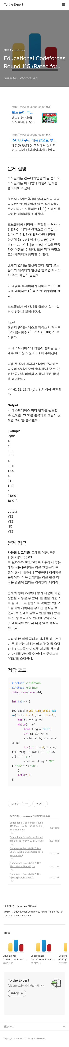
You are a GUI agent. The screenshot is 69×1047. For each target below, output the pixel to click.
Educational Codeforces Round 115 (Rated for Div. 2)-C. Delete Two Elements (26, 826)
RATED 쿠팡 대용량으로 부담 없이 (34, 140)
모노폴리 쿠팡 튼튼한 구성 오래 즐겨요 (23, 112)
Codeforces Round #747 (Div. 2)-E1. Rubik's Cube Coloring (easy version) (26, 852)
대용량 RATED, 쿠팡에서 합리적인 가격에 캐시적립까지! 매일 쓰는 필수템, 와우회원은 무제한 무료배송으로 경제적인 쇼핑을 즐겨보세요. (34, 147)
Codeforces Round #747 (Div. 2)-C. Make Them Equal (25, 865)
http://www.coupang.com (28, 106)
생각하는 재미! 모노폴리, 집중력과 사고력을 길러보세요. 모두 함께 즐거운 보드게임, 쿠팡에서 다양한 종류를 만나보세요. (22, 120)
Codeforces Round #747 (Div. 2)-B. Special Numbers (25, 876)
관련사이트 (9, 1026)
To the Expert (13, 4)
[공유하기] (22, 804)
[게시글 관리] (27, 804)
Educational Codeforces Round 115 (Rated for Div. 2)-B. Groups (27, 839)
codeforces (26, 816)
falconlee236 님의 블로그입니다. (26, 985)
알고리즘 (14, 816)
